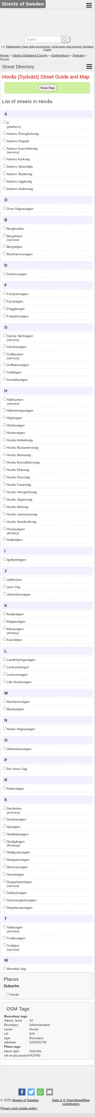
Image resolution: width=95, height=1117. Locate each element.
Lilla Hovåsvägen (19, 682)
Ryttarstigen (15, 788)
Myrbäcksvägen (18, 702)
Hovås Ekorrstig (18, 477)
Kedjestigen (15, 614)
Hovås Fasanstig (19, 484)
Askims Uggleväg (19, 181)
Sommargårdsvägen (21, 900)
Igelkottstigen (16, 560)
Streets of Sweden (25, 1100)
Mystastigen (15, 709)
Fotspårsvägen (18, 316)
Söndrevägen (16, 819)
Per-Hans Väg (17, 769)
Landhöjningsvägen (21, 660)
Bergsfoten (15, 236)
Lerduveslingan (18, 667)
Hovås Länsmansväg (22, 514)
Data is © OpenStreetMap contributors (71, 1102)
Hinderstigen (16, 433)
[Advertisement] (47, 23)
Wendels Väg (16, 969)
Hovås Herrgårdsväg (22, 492)
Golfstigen (14, 372)
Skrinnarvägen (17, 867)
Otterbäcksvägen (19, 749)
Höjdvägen (14, 418)
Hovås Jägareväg (19, 499)
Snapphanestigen (19, 882)
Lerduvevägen (17, 674)
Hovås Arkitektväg (20, 440)
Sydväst (78, 55)
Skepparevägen (18, 859)
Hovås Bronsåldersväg (23, 462)
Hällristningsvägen (20, 410)
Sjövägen (13, 827)
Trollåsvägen (16, 938)
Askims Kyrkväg (18, 159)
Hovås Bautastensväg (23, 447)
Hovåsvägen (16, 529)
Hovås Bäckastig (19, 455)
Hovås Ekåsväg (18, 470)
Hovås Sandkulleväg (21, 522)
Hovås (14, 994)
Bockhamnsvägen (20, 254)
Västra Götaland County (30, 55)
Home (4, 55)
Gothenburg (60, 55)
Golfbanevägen (18, 365)
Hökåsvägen (16, 425)
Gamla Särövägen (20, 336)
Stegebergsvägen (20, 907)
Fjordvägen (15, 301)
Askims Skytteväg (19, 174)
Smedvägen (15, 874)
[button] (21, 1092)
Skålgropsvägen (18, 852)
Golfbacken (15, 354)
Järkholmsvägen (19, 594)
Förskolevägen (17, 294)
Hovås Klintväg (17, 507)
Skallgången (16, 841)
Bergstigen (14, 247)
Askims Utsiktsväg (20, 189)
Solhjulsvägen (17, 893)
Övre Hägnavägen (20, 209)
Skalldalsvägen (18, 834)
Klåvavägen (15, 629)
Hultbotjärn (15, 540)
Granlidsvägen (17, 380)
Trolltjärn (13, 945)
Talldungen (15, 927)
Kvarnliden (14, 640)
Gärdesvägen (17, 347)
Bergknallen (15, 228)
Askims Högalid (18, 141)
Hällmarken (15, 399)
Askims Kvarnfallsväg (22, 148)
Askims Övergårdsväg (23, 134)
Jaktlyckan (14, 579)
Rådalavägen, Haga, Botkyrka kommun (28, 46)
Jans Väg (13, 587)
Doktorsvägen (17, 274)
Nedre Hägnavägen (21, 729)
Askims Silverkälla (20, 166)
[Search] (66, 39)
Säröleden (14, 808)
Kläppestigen (16, 621)
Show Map (47, 88)
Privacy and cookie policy (18, 1108)
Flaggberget (15, 309)
